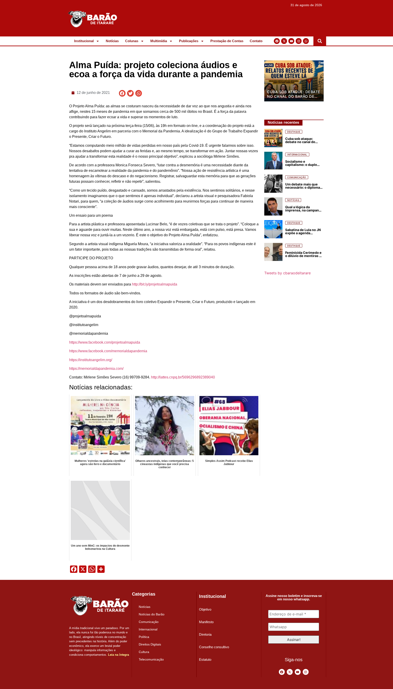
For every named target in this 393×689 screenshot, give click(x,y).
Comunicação (149, 622)
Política (144, 637)
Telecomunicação (151, 659)
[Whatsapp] (306, 41)
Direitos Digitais (150, 644)
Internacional (148, 629)
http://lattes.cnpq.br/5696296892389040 (183, 377)
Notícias (112, 41)
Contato (256, 41)
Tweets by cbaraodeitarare (287, 273)
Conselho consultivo (214, 647)
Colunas (131, 41)
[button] (319, 41)
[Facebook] (277, 41)
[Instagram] (299, 41)
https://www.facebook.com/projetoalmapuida (104, 342)
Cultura (144, 652)
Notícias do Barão (151, 614)
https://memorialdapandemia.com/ (96, 368)
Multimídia (158, 41)
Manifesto (206, 622)
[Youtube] (291, 41)
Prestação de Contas (226, 41)
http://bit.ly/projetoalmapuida (154, 284)
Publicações (188, 41)
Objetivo (205, 609)
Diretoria (205, 634)
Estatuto (205, 659)
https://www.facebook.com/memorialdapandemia (108, 351)
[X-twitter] (284, 41)
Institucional (84, 41)
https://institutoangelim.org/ (90, 360)
